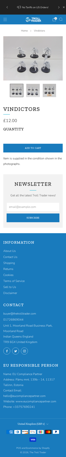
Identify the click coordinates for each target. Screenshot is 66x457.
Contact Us (10, 257)
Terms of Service (14, 281)
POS (18, 448)
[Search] (61, 19)
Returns (8, 269)
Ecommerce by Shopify (38, 448)
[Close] (64, 7)
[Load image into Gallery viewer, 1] (16, 90)
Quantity (13, 129)
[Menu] (5, 19)
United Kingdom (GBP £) (31, 423)
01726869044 (13, 320)
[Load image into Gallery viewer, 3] (49, 90)
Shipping (9, 263)
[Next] (59, 7)
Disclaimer (10, 293)
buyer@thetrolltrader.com (19, 314)
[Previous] (7, 7)
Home (24, 30)
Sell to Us (9, 287)
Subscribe (33, 218)
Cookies (8, 275)
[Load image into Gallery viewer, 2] (33, 90)
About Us (9, 251)
